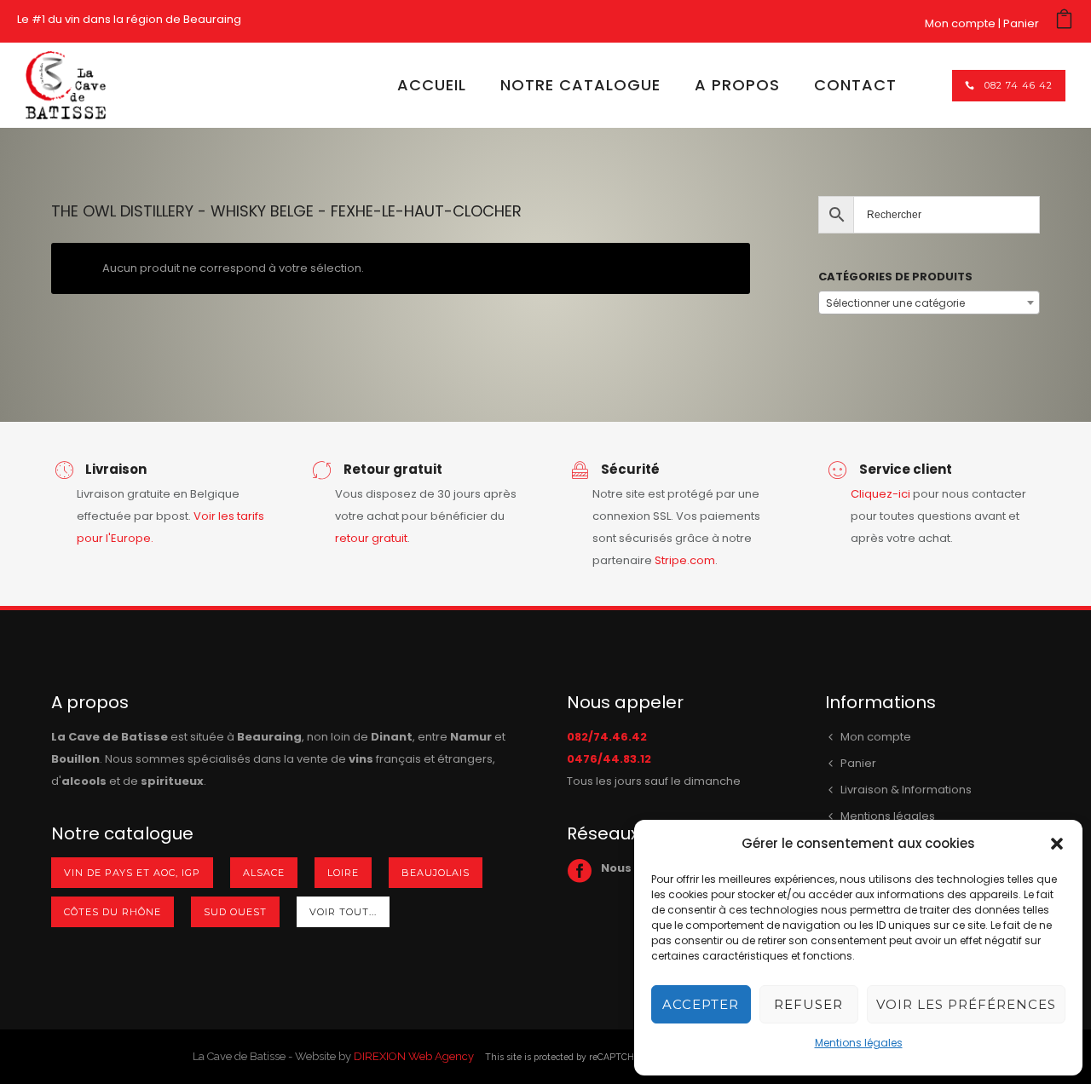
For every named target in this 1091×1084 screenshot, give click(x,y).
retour (353, 538)
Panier (1021, 23)
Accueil (431, 84)
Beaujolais (435, 873)
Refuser (808, 1004)
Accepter (700, 1004)
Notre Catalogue (580, 84)
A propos (737, 84)
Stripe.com (685, 560)
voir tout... (343, 912)
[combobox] (929, 302)
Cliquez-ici (880, 494)
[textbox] (929, 303)
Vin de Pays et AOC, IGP (132, 873)
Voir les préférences (966, 1004)
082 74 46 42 (1018, 85)
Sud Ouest (235, 912)
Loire (343, 873)
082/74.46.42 (607, 737)
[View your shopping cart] (1064, 23)
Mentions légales (859, 1042)
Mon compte (960, 23)
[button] (1056, 843)
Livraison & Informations (906, 789)
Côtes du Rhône (112, 912)
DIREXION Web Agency (414, 1056)
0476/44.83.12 (609, 759)
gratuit (389, 538)
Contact (855, 84)
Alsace (264, 873)
